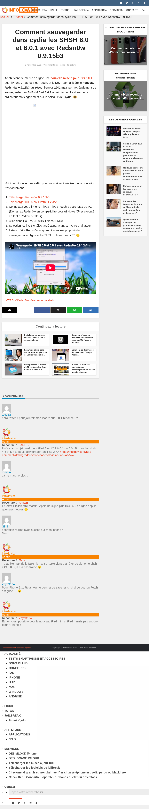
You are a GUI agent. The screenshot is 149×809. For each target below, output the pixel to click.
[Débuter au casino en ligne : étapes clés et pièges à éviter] (115, 131)
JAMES (24, 445)
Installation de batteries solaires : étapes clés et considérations (34, 337)
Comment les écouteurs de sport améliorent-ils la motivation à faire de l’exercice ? (132, 207)
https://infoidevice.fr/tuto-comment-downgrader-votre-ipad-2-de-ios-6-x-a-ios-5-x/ (47, 453)
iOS (11, 672)
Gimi (22, 560)
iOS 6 (10, 300)
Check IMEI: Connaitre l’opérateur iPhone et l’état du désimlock (53, 777)
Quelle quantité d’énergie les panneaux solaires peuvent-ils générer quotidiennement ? (132, 225)
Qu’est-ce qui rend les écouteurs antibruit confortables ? (132, 190)
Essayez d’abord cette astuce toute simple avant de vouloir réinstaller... (35, 352)
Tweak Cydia (17, 720)
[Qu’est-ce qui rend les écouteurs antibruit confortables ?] (115, 189)
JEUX (12, 739)
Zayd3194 (25, 618)
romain (23, 502)
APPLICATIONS (19, 734)
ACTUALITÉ (39, 10)
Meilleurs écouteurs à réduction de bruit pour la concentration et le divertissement (133, 174)
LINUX (53, 10)
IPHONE (14, 677)
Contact (132, 10)
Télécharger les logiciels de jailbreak (34, 767)
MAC (12, 687)
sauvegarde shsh (43, 300)
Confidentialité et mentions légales (16, 648)
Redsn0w (23, 300)
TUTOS (65, 10)
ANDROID (15, 696)
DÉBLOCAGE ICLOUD (24, 758)
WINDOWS (16, 691)
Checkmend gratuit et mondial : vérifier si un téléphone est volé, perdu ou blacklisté (67, 772)
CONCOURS (17, 668)
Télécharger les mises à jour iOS (31, 763)
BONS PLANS (18, 663)
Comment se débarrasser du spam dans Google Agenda (83, 352)
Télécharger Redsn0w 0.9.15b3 (29, 197)
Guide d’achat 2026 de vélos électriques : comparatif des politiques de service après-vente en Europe (133, 152)
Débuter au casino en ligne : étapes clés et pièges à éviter (132, 132)
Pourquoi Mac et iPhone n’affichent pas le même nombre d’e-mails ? (35, 367)
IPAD (12, 682)
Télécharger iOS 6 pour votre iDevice (33, 202)
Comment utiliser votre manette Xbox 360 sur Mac (71, 646)
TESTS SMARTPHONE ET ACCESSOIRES (37, 658)
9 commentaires (51, 65)
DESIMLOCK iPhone (23, 753)
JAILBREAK (80, 10)
